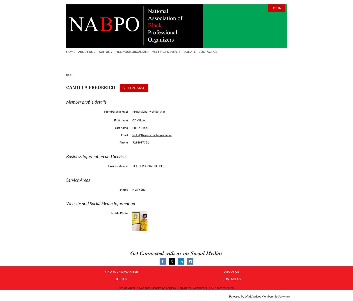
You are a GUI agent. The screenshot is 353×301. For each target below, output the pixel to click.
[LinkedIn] (181, 261)
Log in (276, 8)
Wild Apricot (253, 296)
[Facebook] (163, 261)
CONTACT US (231, 279)
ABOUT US (231, 271)
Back (69, 74)
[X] (172, 261)
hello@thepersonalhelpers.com (152, 135)
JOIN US (121, 279)
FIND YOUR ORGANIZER (121, 271)
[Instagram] (190, 261)
